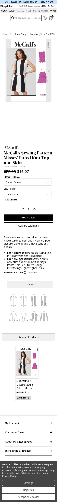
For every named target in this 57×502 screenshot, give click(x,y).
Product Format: (12, 176)
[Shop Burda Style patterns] (53, 11)
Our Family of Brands (18, 451)
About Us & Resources (18, 442)
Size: (11, 188)
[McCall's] (28, 147)
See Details (52, 6)
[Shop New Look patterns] (45, 11)
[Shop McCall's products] (12, 11)
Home (5, 34)
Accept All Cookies (28, 497)
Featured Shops (19, 34)
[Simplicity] (7, 6)
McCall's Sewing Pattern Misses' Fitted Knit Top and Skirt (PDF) (26, 386)
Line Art (30, 284)
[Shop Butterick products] (20, 11)
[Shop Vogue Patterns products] (28, 11)
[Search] (12, 18)
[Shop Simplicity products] (4, 11)
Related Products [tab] (29, 337)
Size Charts (11, 199)
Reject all (28, 490)
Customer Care (14, 432)
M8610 (51, 34)
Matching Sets (37, 34)
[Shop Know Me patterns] (37, 11)
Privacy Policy (9, 475)
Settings (28, 483)
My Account (12, 423)
